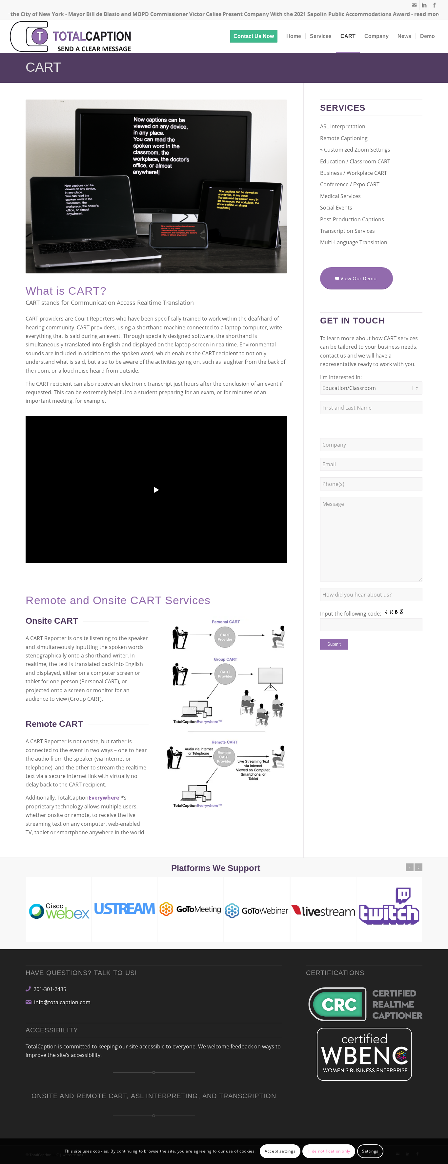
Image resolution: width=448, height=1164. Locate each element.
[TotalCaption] (72, 36)
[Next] (418, 867)
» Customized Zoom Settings (355, 149)
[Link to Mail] (414, 5)
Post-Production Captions (352, 219)
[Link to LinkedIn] (424, 5)
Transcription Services (347, 230)
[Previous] (410, 867)
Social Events (336, 207)
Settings (370, 1151)
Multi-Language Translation (353, 242)
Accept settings (280, 1151)
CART (43, 67)
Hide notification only (329, 1151)
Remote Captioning (344, 138)
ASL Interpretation (342, 126)
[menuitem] (256, 36)
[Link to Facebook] (434, 5)
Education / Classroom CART (355, 161)
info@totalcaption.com (62, 1002)
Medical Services (340, 196)
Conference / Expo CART (349, 184)
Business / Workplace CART (353, 172)
